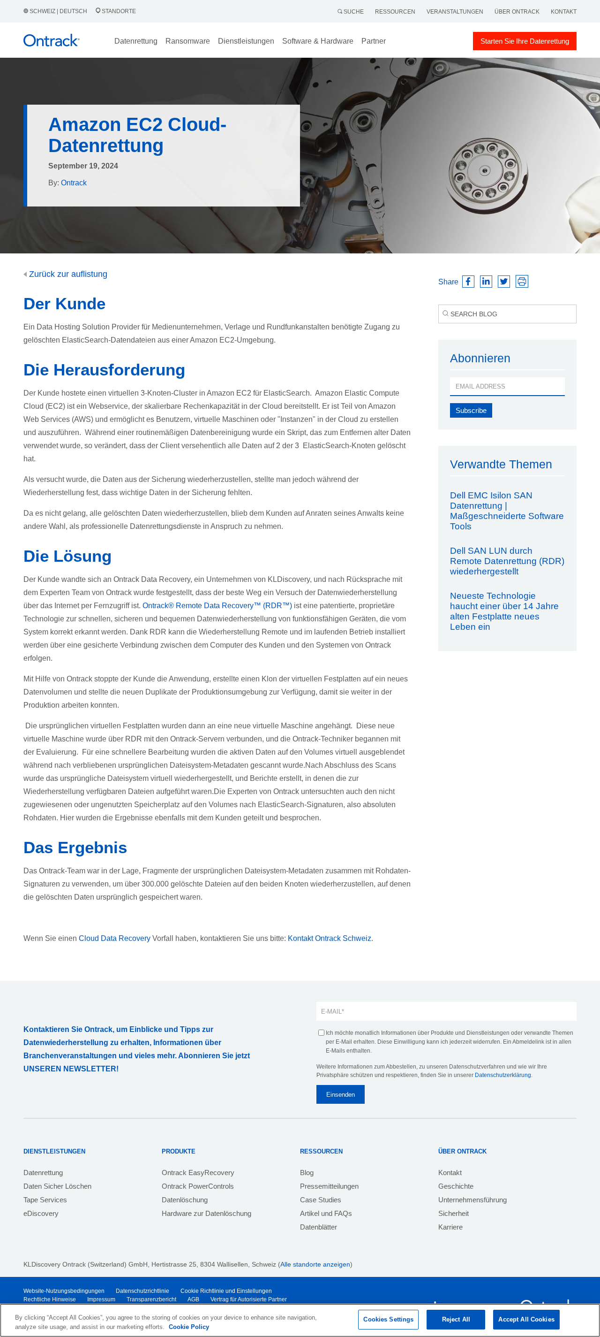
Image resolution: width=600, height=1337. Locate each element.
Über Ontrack (517, 11)
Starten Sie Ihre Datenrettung (524, 41)
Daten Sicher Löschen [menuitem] (57, 1186)
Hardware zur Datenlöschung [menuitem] (206, 1213)
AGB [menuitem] (193, 1299)
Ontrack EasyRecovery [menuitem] (198, 1173)
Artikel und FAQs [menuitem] (326, 1213)
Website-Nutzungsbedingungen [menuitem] (64, 1291)
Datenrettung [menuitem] (43, 1173)
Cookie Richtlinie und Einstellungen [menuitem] (226, 1291)
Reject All (456, 1319)
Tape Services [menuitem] (45, 1200)
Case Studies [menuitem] (320, 1200)
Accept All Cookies (526, 1319)
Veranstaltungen (455, 11)
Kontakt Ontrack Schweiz (329, 938)
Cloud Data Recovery (114, 938)
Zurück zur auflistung (67, 274)
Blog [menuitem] (307, 1173)
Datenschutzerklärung (503, 1075)
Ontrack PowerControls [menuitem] (198, 1186)
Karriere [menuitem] (450, 1227)
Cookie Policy (189, 1326)
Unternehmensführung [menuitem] (472, 1200)
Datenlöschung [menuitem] (185, 1200)
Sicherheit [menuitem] (453, 1213)
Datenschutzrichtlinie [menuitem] (142, 1291)
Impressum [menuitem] (101, 1299)
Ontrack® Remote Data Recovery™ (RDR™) (217, 606)
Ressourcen (395, 11)
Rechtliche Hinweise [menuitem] (49, 1299)
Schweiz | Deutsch (58, 11)
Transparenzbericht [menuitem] (151, 1299)
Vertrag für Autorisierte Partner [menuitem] (248, 1299)
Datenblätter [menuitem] (318, 1227)
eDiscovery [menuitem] (41, 1213)
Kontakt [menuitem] (450, 1173)
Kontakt (564, 11)
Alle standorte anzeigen (315, 1264)
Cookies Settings (388, 1319)
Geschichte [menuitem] (455, 1186)
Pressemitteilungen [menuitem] (329, 1186)
